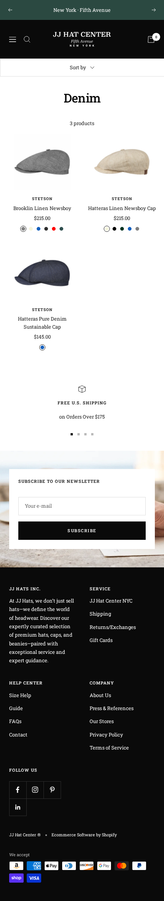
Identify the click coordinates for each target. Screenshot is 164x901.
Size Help (20, 695)
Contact (18, 734)
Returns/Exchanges (113, 627)
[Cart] (151, 39)
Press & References (111, 708)
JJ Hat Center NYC (111, 600)
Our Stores (102, 721)
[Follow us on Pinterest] (52, 789)
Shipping (100, 613)
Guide (16, 708)
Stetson (42, 198)
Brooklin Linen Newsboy (42, 208)
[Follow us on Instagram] (34, 789)
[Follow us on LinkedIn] (17, 807)
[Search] (27, 39)
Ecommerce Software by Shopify (84, 834)
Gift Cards (101, 640)
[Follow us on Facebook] (17, 789)
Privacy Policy (106, 734)
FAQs (15, 721)
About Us (100, 695)
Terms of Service (109, 747)
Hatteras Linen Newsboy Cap (122, 208)
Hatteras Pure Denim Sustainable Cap (42, 322)
